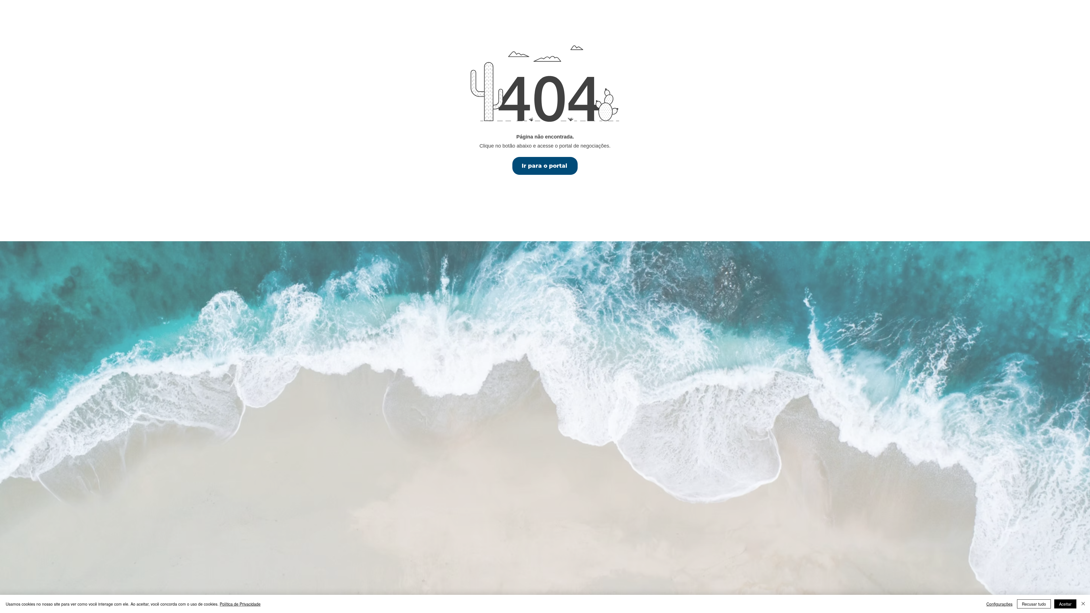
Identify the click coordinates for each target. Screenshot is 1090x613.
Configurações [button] (999, 604)
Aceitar (1065, 604)
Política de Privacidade (240, 604)
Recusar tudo (1034, 604)
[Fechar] (1083, 603)
